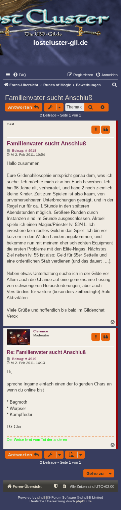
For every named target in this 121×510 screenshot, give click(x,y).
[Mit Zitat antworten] (105, 130)
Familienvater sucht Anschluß (48, 97)
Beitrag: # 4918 (23, 151)
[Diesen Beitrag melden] (95, 130)
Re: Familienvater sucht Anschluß (46, 352)
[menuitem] (19, 75)
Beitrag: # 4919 (23, 359)
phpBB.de (84, 501)
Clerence (40, 331)
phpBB (42, 497)
